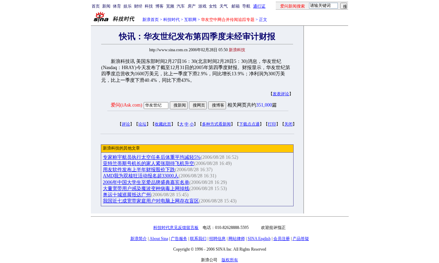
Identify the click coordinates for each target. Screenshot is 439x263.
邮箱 (236, 6)
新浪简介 (138, 238)
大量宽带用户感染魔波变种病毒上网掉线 (146, 188)
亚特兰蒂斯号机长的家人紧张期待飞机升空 (148, 163)
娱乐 (127, 6)
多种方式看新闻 (216, 124)
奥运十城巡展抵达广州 (127, 194)
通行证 (259, 6)
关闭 (288, 124)
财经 (138, 6)
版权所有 (230, 259)
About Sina (159, 238)
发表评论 (281, 93)
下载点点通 (249, 124)
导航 (246, 6)
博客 (159, 6)
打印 (272, 124)
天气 (224, 6)
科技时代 (171, 19)
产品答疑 (301, 238)
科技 (149, 6)
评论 (126, 124)
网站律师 (236, 238)
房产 (192, 6)
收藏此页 (163, 124)
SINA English (259, 238)
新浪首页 (150, 19)
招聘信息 (217, 238)
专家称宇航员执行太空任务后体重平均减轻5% (152, 157)
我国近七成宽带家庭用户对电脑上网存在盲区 (151, 201)
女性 (213, 6)
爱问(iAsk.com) (126, 105)
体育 (117, 6)
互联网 (190, 19)
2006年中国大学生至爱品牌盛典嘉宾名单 (146, 182)
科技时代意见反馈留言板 (176, 227)
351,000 (264, 105)
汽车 (181, 6)
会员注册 (281, 238)
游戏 (202, 6)
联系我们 (198, 238)
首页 (96, 6)
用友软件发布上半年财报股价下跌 (139, 169)
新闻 (106, 6)
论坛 (142, 124)
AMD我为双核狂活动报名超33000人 (141, 175)
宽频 (170, 6)
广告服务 (179, 238)
